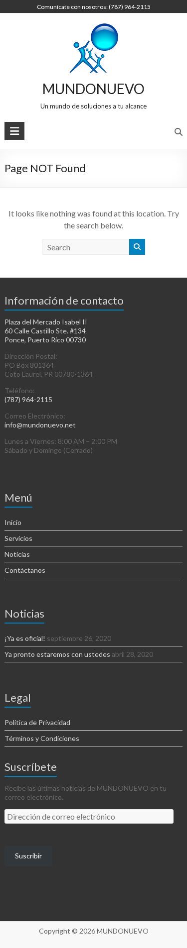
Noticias (17, 554)
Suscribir (28, 855)
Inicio (12, 522)
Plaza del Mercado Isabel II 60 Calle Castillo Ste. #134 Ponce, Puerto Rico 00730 (45, 330)
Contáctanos (24, 570)
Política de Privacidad (37, 722)
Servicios (18, 538)
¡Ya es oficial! (24, 638)
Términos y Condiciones (41, 738)
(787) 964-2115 (28, 399)
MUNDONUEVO (93, 88)
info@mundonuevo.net (40, 425)
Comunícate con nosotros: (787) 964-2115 (94, 6)
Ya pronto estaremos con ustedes (57, 654)
